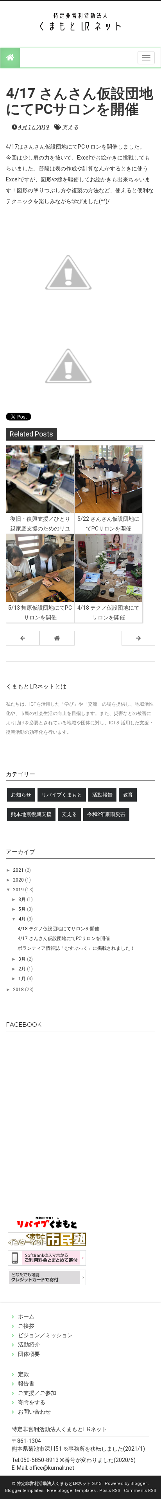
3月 (22, 959)
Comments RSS (140, 1490)
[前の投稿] (138, 638)
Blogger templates (25, 1490)
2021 (19, 870)
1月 (22, 978)
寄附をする (31, 1402)
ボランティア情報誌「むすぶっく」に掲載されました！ (76, 948)
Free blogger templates (72, 1490)
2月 (22, 969)
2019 (19, 889)
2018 (19, 989)
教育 (128, 795)
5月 (22, 909)
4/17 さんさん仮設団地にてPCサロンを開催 (64, 938)
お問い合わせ (34, 1412)
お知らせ (21, 795)
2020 (19, 880)
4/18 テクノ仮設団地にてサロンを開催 (58, 928)
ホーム (26, 1316)
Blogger (139, 1483)
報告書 (26, 1383)
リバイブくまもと (61, 795)
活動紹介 (29, 1344)
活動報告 (102, 795)
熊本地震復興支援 (31, 814)
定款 (23, 1374)
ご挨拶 (26, 1326)
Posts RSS (110, 1490)
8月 (22, 899)
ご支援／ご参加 (37, 1393)
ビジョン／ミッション (45, 1335)
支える (70, 127)
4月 (22, 919)
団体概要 (29, 1354)
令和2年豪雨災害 (106, 814)
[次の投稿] (22, 638)
